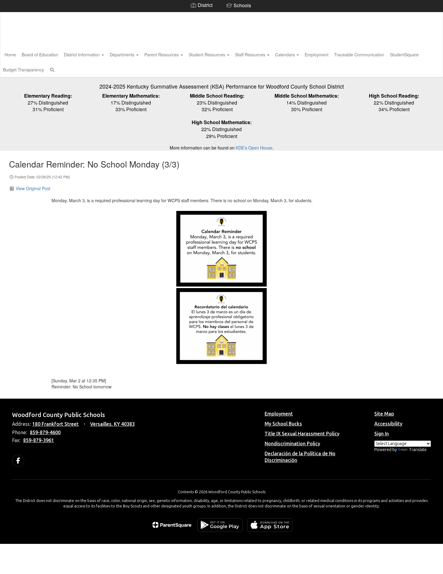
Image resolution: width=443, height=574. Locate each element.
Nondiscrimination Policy (292, 444)
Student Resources (207, 55)
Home (10, 55)
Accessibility (388, 424)
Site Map (384, 414)
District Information (82, 55)
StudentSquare (404, 55)
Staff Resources (250, 55)
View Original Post (33, 188)
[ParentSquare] (172, 524)
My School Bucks (283, 424)
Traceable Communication (359, 55)
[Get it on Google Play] (220, 525)
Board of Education (40, 55)
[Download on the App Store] (269, 525)
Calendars (285, 55)
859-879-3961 (38, 440)
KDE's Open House (254, 148)
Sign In (381, 434)
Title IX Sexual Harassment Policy (302, 434)
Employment (316, 55)
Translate (418, 449)
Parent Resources (162, 55)
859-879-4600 (45, 432)
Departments (123, 55)
